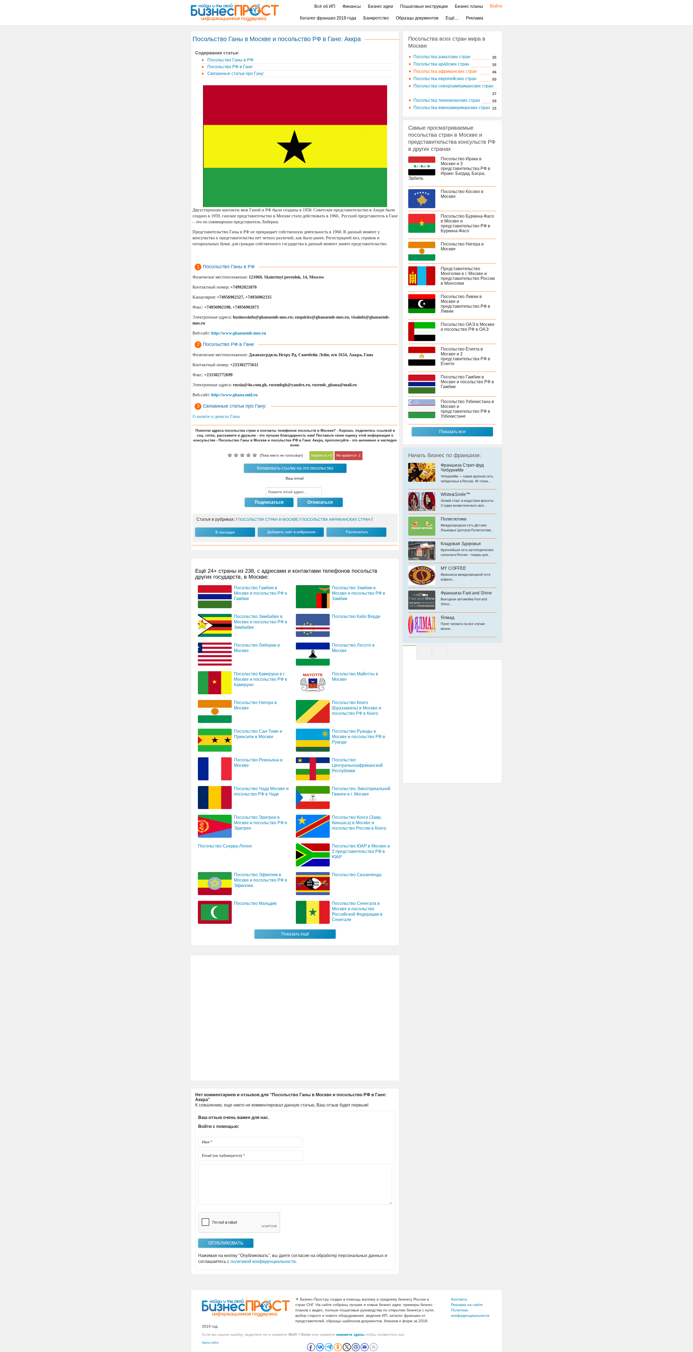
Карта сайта (210, 1342)
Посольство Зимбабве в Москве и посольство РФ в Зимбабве (260, 622)
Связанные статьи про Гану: (235, 73)
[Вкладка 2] (425, 653)
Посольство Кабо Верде (356, 616)
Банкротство (376, 18)
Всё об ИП (324, 6)
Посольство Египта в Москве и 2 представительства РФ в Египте (465, 356)
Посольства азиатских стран (441, 56)
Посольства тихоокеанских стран (446, 100)
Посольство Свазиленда (356, 874)
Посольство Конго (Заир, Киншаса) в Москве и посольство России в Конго (359, 822)
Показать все (452, 431)
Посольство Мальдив (255, 903)
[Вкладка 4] (440, 653)
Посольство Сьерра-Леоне (225, 846)
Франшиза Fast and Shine (466, 593)
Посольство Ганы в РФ (229, 60)
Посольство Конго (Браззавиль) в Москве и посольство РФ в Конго (356, 708)
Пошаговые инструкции (424, 6)
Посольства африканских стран (445, 71)
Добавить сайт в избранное (291, 532)
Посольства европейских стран (444, 78)
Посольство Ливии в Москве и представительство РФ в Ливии (465, 303)
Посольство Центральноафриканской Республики (357, 765)
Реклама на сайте (467, 1304)
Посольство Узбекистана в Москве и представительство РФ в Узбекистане (467, 408)
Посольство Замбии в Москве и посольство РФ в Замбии (358, 593)
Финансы (351, 6)
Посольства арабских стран (441, 64)
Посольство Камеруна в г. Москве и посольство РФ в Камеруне (260, 679)
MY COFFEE (453, 568)
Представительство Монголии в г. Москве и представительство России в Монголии (468, 276)
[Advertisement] (295, 1018)
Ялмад (447, 617)
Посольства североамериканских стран (453, 86)
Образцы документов (417, 18)
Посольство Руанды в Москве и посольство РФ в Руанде (358, 736)
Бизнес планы (469, 6)
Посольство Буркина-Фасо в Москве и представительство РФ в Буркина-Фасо (467, 223)
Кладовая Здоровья (461, 543)
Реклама (474, 18)
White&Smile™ (455, 494)
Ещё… (452, 18)
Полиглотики (453, 519)
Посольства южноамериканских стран (451, 107)
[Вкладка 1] (410, 653)
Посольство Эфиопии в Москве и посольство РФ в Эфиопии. (260, 880)
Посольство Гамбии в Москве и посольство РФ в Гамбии (260, 593)
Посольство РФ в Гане (229, 66)
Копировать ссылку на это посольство (295, 468)
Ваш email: (295, 478)
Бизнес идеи (380, 6)
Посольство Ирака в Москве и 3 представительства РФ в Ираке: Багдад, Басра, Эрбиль (449, 168)
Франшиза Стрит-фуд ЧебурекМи (462, 467)
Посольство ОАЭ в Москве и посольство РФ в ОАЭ (468, 327)
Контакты (459, 1299)
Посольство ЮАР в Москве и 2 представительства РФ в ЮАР (361, 851)
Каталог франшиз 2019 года (328, 18)
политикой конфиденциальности (263, 1261)
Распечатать (357, 532)
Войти (493, 6)
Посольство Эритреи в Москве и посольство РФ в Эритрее (260, 822)
